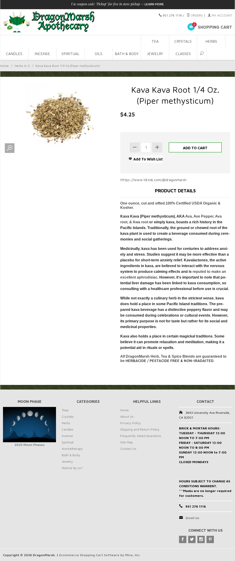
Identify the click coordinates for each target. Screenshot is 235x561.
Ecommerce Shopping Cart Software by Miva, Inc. (99, 555)
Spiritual (70, 54)
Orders (196, 15)
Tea (155, 41)
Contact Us (128, 448)
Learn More (154, 4)
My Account (221, 15)
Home (4, 66)
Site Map (126, 442)
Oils (98, 54)
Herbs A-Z (22, 66)
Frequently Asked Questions (140, 436)
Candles (14, 54)
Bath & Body (127, 54)
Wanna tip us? (72, 468)
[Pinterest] (210, 539)
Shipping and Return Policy (139, 429)
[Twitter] (192, 539)
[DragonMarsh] (70, 22)
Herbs (211, 41)
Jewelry (155, 54)
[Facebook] (182, 539)
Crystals (183, 41)
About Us (127, 416)
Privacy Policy (130, 423)
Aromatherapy (72, 448)
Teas (65, 410)
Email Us (192, 518)
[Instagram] (201, 539)
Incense (42, 54)
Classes (183, 54)
